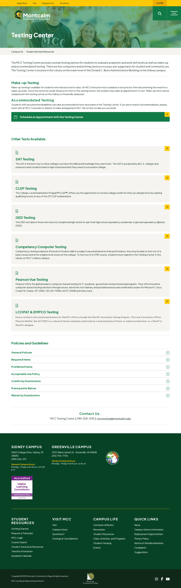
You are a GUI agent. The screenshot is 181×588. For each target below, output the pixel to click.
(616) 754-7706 (60, 455)
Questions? (58, 534)
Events (97, 547)
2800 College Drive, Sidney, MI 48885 (27, 454)
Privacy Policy (141, 538)
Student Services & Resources (40, 51)
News (137, 524)
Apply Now (22, 3)
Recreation (99, 529)
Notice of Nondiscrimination (148, 543)
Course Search (19, 542)
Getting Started (19, 528)
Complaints (140, 547)
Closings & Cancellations (65, 538)
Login (159, 3)
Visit (35, 3)
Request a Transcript (22, 533)
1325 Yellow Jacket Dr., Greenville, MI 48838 (74, 452)
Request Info (48, 3)
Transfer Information (22, 551)
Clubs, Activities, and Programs (109, 538)
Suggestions (141, 552)
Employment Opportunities (148, 534)
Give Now (64, 3)
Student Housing (102, 543)
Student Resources (22, 521)
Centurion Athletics (103, 524)
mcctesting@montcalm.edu (114, 418)
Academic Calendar (21, 555)
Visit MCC (61, 519)
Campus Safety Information (148, 529)
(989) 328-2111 (18, 459)
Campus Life (17, 51)
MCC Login (17, 537)
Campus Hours (60, 529)
